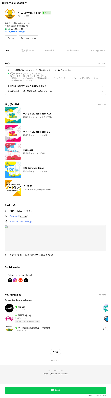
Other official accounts (59, 374)
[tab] (8, 50)
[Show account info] (46, 13)
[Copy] (52, 255)
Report (45, 374)
